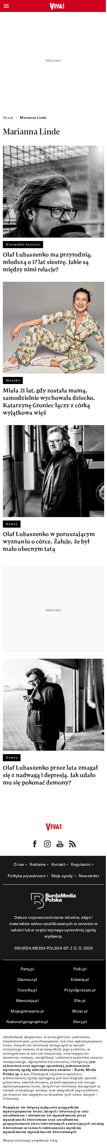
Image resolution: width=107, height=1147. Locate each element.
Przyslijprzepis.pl (79, 990)
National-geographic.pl (27, 1021)
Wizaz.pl (79, 1011)
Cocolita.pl (27, 990)
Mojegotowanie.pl (27, 1011)
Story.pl (80, 1021)
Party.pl (27, 969)
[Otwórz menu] (6, 6)
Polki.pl (79, 969)
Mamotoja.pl (27, 1000)
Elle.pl (79, 1000)
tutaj (53, 1140)
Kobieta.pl (80, 979)
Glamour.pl (27, 979)
